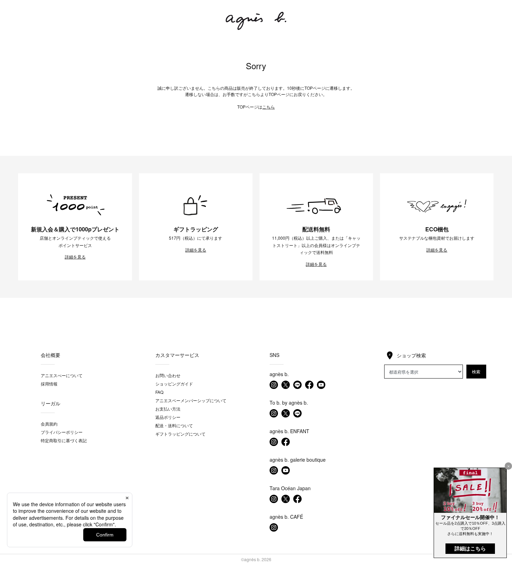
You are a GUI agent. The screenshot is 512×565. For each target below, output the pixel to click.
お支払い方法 (167, 409)
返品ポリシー (167, 417)
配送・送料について (174, 425)
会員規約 (49, 424)
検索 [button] (476, 371)
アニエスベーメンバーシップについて (190, 400)
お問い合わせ (167, 375)
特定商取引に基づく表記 (64, 440)
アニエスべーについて (62, 375)
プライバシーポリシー (62, 432)
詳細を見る (75, 257)
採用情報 (49, 384)
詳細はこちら (470, 548)
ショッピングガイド (174, 384)
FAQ (159, 392)
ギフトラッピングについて (180, 434)
